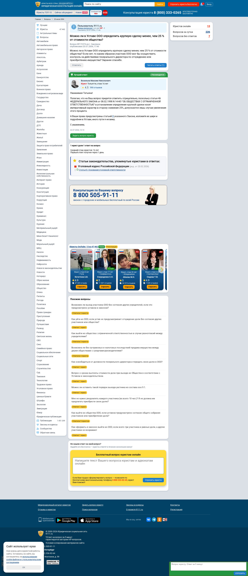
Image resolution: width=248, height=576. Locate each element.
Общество (41, 288)
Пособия (41, 308)
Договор (41, 109)
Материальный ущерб (47, 228)
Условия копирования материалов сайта (65, 543)
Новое (81, 12)
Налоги (40, 252)
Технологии (42, 380)
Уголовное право (45, 388)
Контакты (175, 505)
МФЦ (39, 248)
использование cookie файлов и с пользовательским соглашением (23, 560)
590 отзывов (93, 87)
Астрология (42, 69)
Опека (39, 292)
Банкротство (43, 77)
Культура (41, 220)
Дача (39, 105)
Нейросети (42, 264)
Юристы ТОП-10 (44, 12)
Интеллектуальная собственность (45, 174)
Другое (40, 121)
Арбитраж (41, 61)
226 (208, 32)
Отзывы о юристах (47, 509)
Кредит (40, 212)
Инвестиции (42, 169)
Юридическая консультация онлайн (61, 6)
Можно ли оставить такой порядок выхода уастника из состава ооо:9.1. (108, 387)
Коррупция (42, 200)
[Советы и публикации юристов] (38, 4)
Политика (41, 304)
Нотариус (41, 276)
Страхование (43, 364)
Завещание (42, 141)
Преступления (43, 316)
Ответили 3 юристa (80, 313)
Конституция (43, 192)
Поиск (101, 247)
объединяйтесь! (66, 3)
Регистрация (111, 247)
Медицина (41, 232)
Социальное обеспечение (48, 352)
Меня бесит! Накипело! (47, 236)
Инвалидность (43, 165)
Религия (40, 332)
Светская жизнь (44, 336)
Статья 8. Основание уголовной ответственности (102, 170)
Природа (41, 320)
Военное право (44, 89)
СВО (39, 340)
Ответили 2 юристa (80, 356)
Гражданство (43, 101)
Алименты (41, 53)
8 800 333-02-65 (119, 480)
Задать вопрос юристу (83, 135)
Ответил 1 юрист (79, 327)
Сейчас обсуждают (64, 12)
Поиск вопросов (89, 509)
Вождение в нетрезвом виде (50, 93)
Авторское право (45, 49)
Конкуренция (43, 188)
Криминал (41, 216)
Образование (43, 284)
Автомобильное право (47, 45)
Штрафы (41, 400)
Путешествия (43, 324)
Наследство (42, 256)
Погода (40, 300)
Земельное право (45, 153)
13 (208, 26)
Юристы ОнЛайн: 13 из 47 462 (84, 247)
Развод (40, 328)
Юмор (39, 412)
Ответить (76, 65)
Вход (209, 4)
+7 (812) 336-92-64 (46, 553)
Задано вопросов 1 (85, 28)
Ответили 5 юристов (80, 421)
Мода (39, 240)
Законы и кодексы (135, 505)
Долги (39, 113)
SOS (105, 12)
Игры (39, 157)
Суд (38, 372)
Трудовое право (44, 384)
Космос (40, 204)
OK (23, 567)
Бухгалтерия (42, 85)
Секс (39, 344)
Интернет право (44, 180)
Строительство (44, 368)
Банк (39, 73)
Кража (40, 208)
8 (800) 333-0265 (167, 13)
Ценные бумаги (44, 396)
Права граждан (44, 312)
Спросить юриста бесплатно (183, 4)
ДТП (39, 125)
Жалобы (41, 129)
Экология (41, 404)
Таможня (41, 376)
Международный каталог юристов (54, 505)
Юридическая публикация (49, 416)
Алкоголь (41, 57)
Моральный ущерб (45, 244)
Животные (42, 133)
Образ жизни (43, 280)
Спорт (39, 360)
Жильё (40, 137)
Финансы (41, 392)
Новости (41, 272)
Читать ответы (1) (155, 65)
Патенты (41, 296)
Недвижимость (44, 260)
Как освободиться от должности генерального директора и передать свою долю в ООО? (116, 362)
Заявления (42, 149)
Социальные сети (45, 356)
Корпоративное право (47, 196)
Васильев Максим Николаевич (96, 81)
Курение (40, 224)
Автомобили (42, 41)
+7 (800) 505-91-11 (46, 546)
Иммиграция (43, 161)
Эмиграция (42, 408)
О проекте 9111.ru (134, 509)
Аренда (40, 65)
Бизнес (40, 81)
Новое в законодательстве (49, 268)
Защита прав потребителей (49, 145)
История (41, 184)
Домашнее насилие (46, 117)
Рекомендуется (158, 75)
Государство (43, 97)
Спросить (81, 287)
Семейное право (44, 348)
